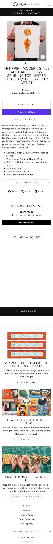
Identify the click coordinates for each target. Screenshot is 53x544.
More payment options (26, 119)
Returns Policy (26, 514)
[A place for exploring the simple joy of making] (26, 345)
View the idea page (26, 440)
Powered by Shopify (26, 542)
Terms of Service (26, 519)
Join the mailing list (26, 532)
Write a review (26, 222)
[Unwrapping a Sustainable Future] (26, 459)
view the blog (26, 382)
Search (26, 505)
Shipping (16, 93)
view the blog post (26, 497)
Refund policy (26, 523)
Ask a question (26, 182)
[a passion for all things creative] (26, 402)
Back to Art (28, 311)
